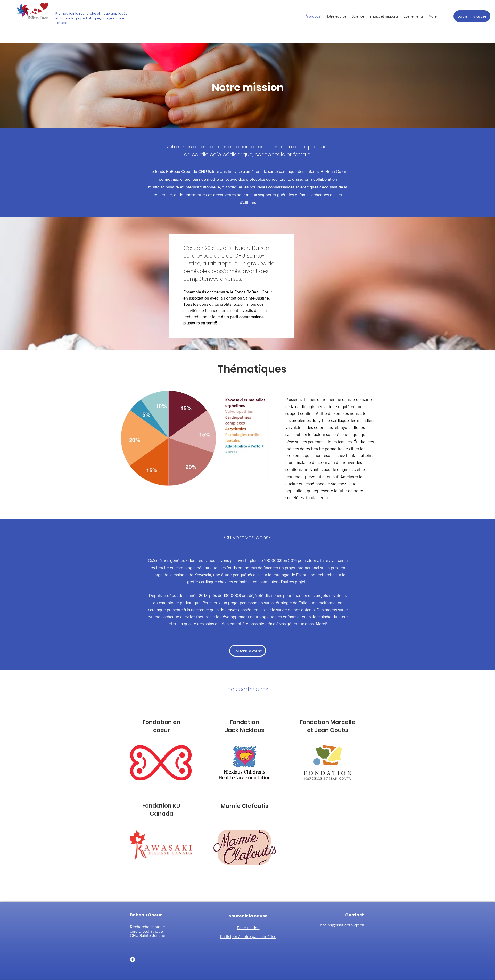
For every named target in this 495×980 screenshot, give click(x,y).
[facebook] (132, 959)
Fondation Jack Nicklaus (244, 726)
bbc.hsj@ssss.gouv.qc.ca (342, 925)
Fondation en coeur (161, 726)
